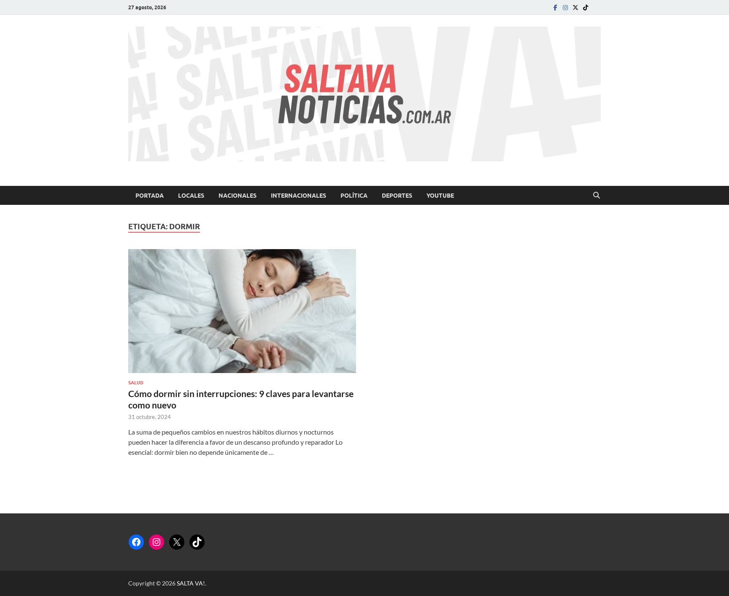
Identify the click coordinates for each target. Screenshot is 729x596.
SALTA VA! (191, 583)
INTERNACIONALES (298, 195)
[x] (575, 7)
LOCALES (191, 195)
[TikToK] (585, 7)
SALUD (135, 383)
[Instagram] (565, 7)
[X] (176, 542)
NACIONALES (237, 195)
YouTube (440, 195)
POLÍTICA (353, 195)
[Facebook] (555, 7)
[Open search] (596, 195)
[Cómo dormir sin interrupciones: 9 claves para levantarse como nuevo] (242, 311)
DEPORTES (397, 195)
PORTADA (149, 195)
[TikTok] (197, 542)
